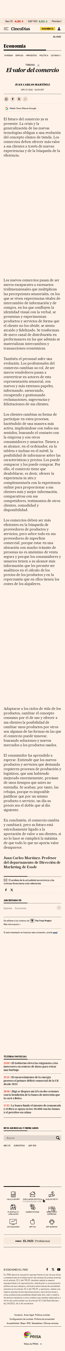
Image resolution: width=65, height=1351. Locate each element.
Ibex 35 (9, 21)
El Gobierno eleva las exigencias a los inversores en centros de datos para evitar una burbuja (31, 1066)
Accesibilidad (13, 1323)
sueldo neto (52, 1199)
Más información (11, 924)
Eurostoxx (19, 1146)
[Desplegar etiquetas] (59, 907)
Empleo (19, 55)
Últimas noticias (15, 1056)
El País (56, 37)
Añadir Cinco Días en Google (23, 108)
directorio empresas (52, 1213)
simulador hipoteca (32, 1199)
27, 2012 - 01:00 (32, 90)
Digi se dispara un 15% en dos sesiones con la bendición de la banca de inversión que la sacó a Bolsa (32, 1095)
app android (51, 1227)
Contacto (18, 1315)
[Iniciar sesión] (59, 28)
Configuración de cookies (21, 1319)
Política (44, 55)
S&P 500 (32, 21)
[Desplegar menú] (6, 29)
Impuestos (31, 55)
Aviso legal (29, 1315)
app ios (32, 1227)
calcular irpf (13, 1199)
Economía (15, 46)
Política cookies (42, 1315)
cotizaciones (13, 1227)
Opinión (8, 908)
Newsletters (37, 1323)
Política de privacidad (44, 1319)
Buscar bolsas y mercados (21, 1128)
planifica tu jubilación (13, 1213)
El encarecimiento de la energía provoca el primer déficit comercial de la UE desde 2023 (31, 1081)
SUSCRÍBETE (48, 29)
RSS (29, 1323)
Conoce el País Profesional (32, 1240)
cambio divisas (32, 1212)
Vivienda (8, 55)
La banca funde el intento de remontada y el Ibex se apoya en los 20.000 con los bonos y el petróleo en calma (32, 1109)
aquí (55, 932)
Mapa (23, 1323)
